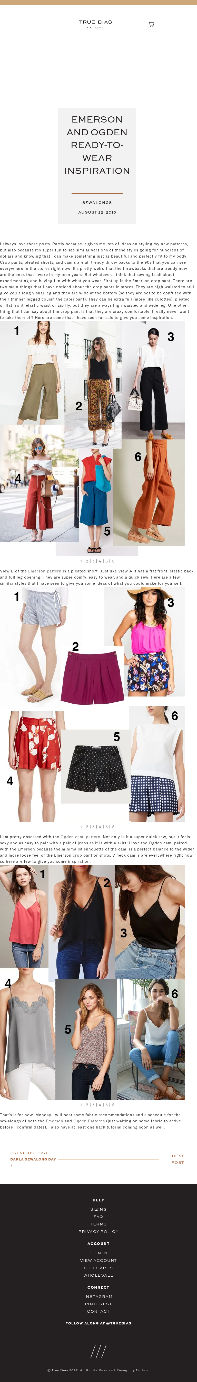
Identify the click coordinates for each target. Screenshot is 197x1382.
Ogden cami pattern (81, 837)
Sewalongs (97, 202)
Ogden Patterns (88, 1121)
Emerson (54, 1121)
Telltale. (143, 1370)
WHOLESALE (98, 1275)
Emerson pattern (45, 571)
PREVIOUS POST (29, 1153)
